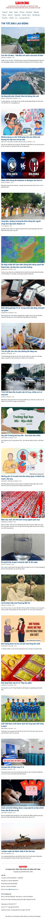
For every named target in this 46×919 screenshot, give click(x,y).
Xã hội (10, 12)
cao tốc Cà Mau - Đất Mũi (11, 60)
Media (16, 12)
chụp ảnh (15, 230)
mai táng (35, 649)
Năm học (3, 524)
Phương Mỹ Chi (27, 608)
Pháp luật (36, 12)
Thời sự (4, 15)
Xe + (16, 18)
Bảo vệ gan (4, 567)
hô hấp (17, 146)
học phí (9, 440)
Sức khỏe (4, 18)
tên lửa (28, 856)
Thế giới (11, 18)
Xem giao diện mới (24, 18)
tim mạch (6, 485)
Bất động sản (36, 15)
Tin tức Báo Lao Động (14, 23)
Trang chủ (4, 12)
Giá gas (3, 772)
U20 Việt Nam (31, 731)
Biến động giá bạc (6, 315)
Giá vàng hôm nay (5, 688)
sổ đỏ (32, 817)
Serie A (38, 185)
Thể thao (22, 12)
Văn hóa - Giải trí (26, 15)
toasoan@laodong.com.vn (11, 889)
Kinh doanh (29, 12)
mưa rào (10, 401)
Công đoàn (17, 15)
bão (32, 274)
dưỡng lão (16, 358)
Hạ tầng (3, 101)
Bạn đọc (10, 15)
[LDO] (23, 40)
